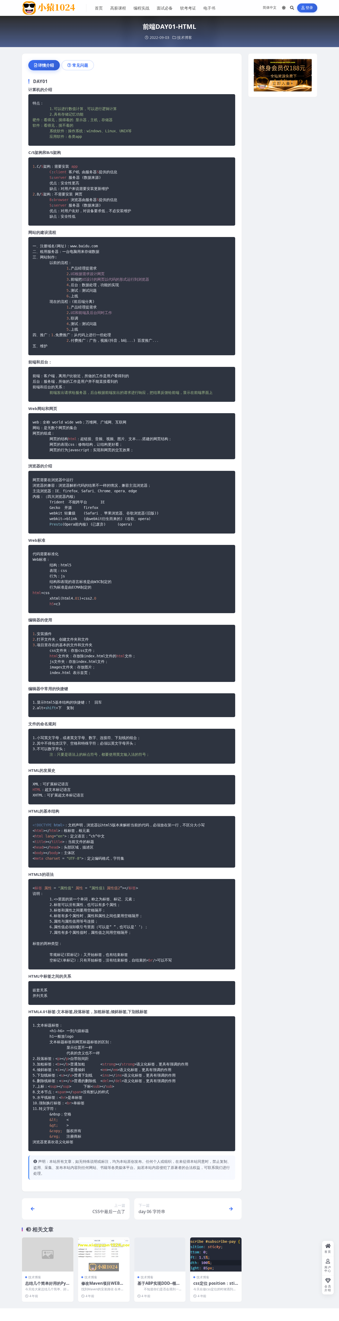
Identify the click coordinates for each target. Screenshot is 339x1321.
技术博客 (184, 37)
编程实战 (141, 8)
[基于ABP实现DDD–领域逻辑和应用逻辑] (160, 1254)
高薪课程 (118, 8)
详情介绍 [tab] (46, 65)
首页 (99, 8)
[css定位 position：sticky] (216, 1254)
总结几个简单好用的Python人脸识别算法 (46, 1286)
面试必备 (165, 8)
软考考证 (188, 8)
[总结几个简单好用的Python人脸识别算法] (47, 1254)
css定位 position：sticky (215, 1286)
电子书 (209, 8)
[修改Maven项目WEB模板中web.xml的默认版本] (104, 1254)
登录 (309, 8)
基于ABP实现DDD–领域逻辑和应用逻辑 (158, 1286)
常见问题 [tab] (80, 65)
